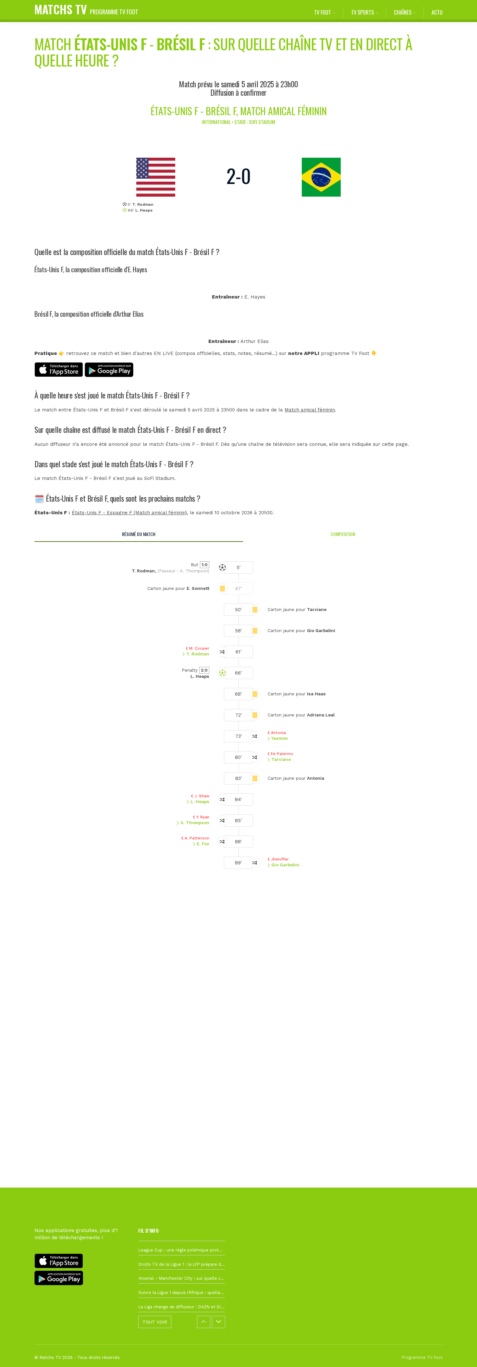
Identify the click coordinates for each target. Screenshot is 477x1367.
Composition (343, 534)
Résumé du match (138, 534)
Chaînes (402, 12)
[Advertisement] (238, 999)
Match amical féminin (310, 410)
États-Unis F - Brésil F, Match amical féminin (239, 111)
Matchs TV (86, 9)
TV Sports (362, 12)
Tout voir (154, 1321)
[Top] (459, 1353)
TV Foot (322, 12)
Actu (437, 12)
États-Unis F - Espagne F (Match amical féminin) (129, 513)
